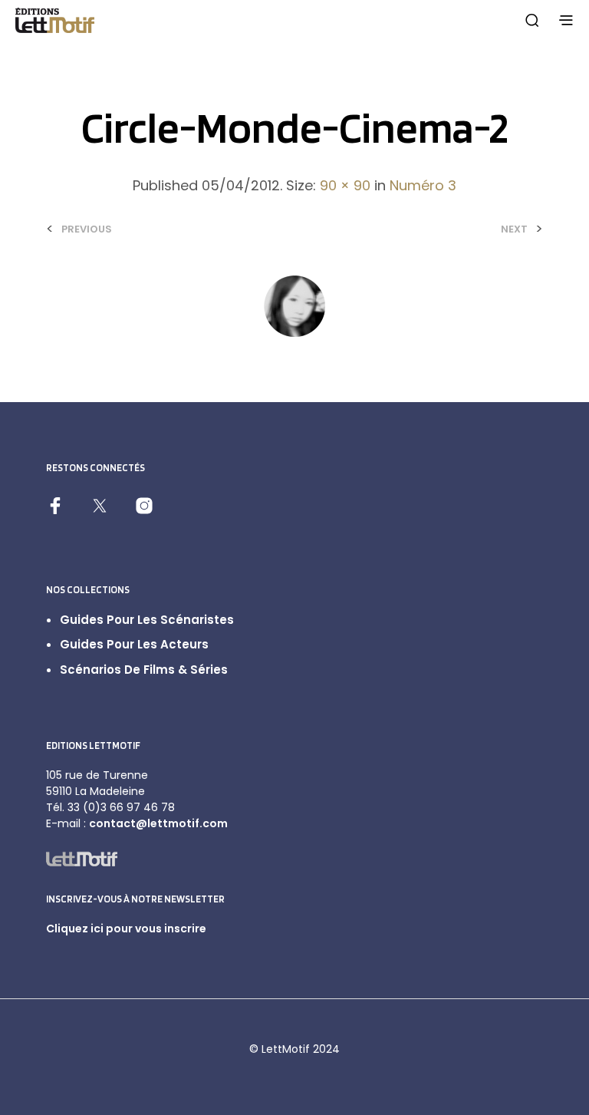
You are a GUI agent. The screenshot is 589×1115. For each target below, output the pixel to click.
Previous (86, 229)
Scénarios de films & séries (144, 669)
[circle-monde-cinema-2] (294, 305)
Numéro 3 (423, 185)
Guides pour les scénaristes (147, 620)
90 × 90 (345, 185)
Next (514, 229)
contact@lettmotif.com (158, 823)
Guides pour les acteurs (134, 644)
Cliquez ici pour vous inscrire (126, 928)
